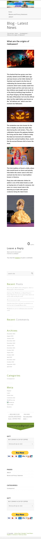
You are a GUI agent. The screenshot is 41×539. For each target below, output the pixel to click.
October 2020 (10, 355)
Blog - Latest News (17, 25)
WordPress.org (11, 400)
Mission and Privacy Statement (18, 14)
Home (10, 11)
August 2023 (10, 336)
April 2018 (9, 366)
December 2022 (11, 340)
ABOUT (11, 16)
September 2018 (11, 364)
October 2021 (10, 350)
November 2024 (11, 333)
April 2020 (9, 357)
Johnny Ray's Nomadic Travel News (23, 533)
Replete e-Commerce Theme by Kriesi (16, 534)
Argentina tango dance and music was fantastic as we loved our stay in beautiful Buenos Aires (20, 304)
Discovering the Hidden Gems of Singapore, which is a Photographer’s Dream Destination (20, 288)
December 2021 (11, 348)
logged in (17, 258)
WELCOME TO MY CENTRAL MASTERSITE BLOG (14, 416)
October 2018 (10, 362)
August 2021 (10, 352)
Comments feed (11, 397)
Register (9, 390)
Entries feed (10, 395)
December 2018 (11, 359)
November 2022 (11, 343)
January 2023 (10, 338)
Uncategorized (23, 33)
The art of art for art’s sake (13, 300)
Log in (8, 393)
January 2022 (10, 345)
